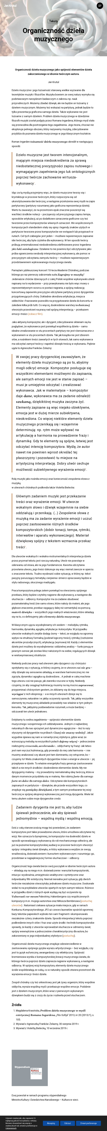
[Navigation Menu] (100, 5)
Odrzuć (67, 1123)
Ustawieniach (11, 1128)
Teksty (53, 21)
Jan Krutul (10, 5)
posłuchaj (68, 935)
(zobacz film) (35, 313)
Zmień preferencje (88, 1123)
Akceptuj (51, 1123)
